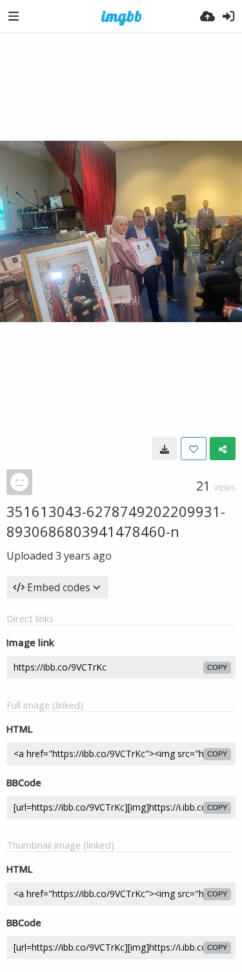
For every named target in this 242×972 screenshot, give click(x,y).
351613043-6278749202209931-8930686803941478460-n (115, 521)
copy (217, 667)
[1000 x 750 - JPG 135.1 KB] (164, 448)
